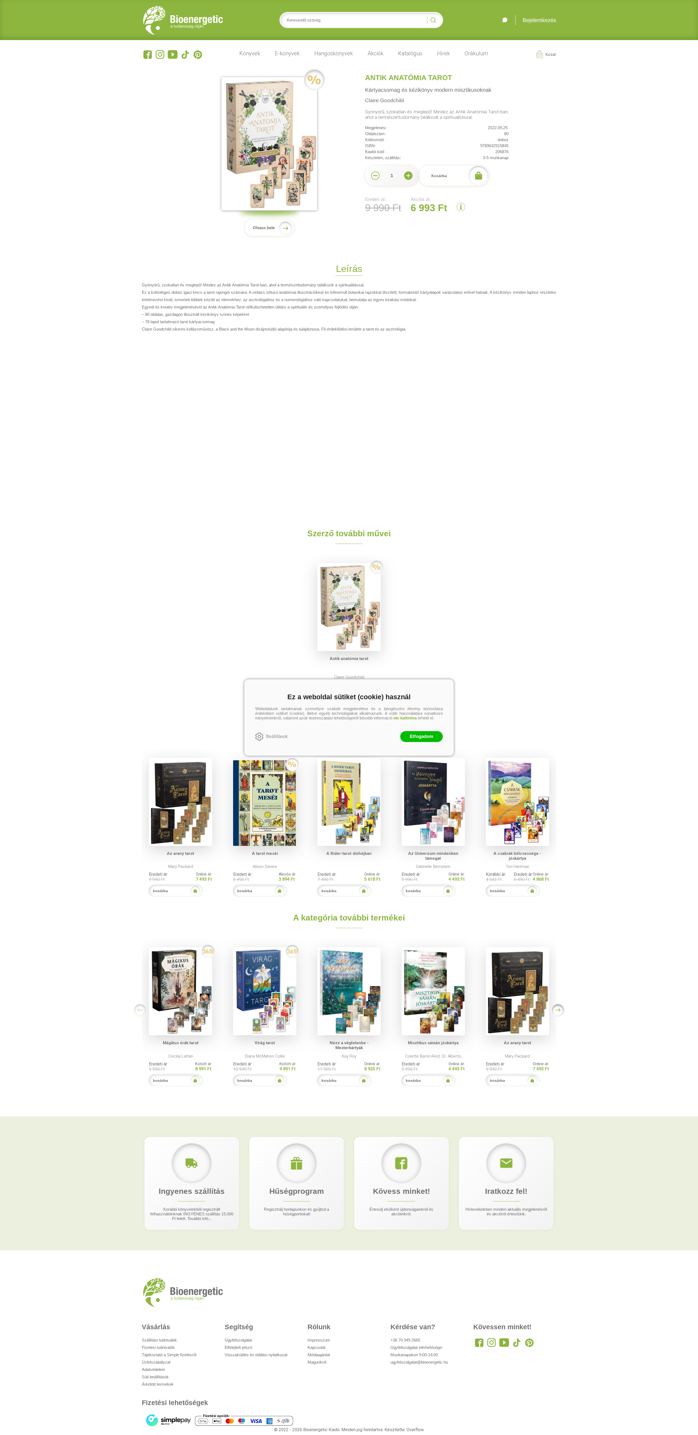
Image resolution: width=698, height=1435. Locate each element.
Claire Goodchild (384, 100)
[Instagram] (160, 54)
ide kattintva (405, 718)
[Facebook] (147, 54)
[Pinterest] (198, 54)
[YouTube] (172, 54)
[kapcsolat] (505, 20)
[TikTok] (185, 54)
